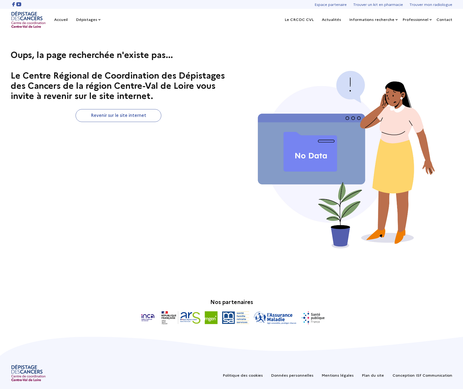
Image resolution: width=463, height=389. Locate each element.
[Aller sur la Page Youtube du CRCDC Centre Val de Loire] (18, 4)
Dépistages (86, 19)
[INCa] (148, 317)
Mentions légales (338, 375)
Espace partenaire (331, 4)
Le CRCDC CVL (299, 19)
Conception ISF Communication (422, 375)
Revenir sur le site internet (118, 115)
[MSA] (235, 317)
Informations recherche (371, 19)
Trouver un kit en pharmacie (378, 4)
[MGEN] (211, 317)
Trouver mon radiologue (430, 4)
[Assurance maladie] (275, 317)
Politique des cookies (243, 375)
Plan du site (373, 375)
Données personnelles (292, 375)
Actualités (331, 19)
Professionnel (415, 19)
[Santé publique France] (313, 317)
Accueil (61, 19)
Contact (444, 19)
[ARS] (181, 317)
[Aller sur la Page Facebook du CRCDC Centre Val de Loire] (13, 4)
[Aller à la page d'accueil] (28, 19)
